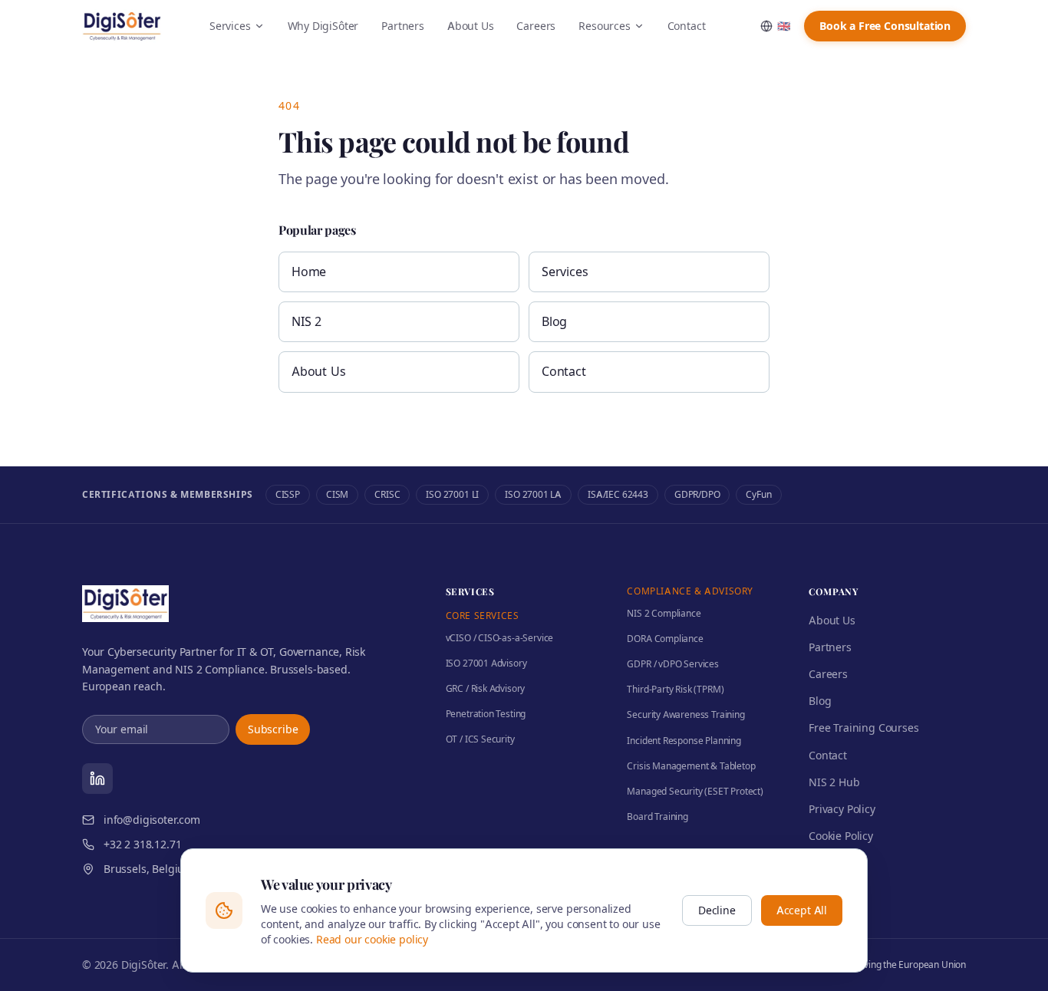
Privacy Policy (842, 808)
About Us (470, 25)
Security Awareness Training (685, 714)
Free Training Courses (863, 727)
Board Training (657, 816)
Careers (535, 25)
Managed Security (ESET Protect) (695, 791)
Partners (402, 25)
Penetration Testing (486, 713)
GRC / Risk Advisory (486, 688)
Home (309, 271)
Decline (717, 910)
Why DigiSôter (323, 25)
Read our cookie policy (372, 939)
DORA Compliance (665, 638)
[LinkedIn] (97, 778)
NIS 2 (306, 321)
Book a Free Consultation (885, 25)
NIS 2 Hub (834, 782)
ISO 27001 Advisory (486, 663)
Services (230, 25)
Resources (604, 25)
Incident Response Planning (683, 740)
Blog (554, 321)
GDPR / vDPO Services (672, 664)
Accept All (801, 910)
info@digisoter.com (152, 819)
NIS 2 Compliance (663, 613)
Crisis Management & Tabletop (691, 766)
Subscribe (273, 729)
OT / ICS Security (480, 739)
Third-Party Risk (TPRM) (675, 689)
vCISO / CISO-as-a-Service (500, 638)
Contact (686, 25)
